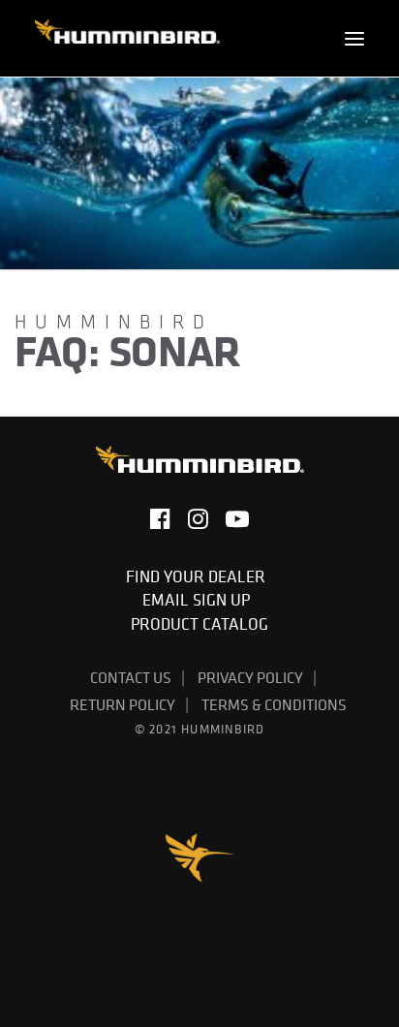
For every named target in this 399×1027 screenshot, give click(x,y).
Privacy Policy (250, 677)
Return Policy (122, 704)
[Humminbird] (127, 38)
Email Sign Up (200, 599)
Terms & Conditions (274, 704)
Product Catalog (199, 624)
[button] (354, 38)
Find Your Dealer (199, 576)
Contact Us (130, 677)
